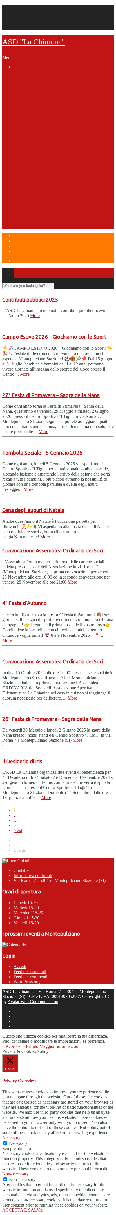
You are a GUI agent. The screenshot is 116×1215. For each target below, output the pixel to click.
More (35, 315)
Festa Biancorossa (44, 216)
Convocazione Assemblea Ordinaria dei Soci (52, 551)
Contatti (21, 12)
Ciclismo (33, 162)
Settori (20, 119)
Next (18, 830)
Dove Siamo (26, 227)
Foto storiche (49, 92)
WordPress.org (27, 981)
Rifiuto (32, 1046)
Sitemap (21, 27)
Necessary (18, 1143)
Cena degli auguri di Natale (33, 510)
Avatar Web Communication (33, 1001)
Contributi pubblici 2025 (30, 300)
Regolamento (49, 151)
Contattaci (23, 870)
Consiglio (45, 130)
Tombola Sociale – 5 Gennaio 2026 (42, 453)
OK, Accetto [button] (13, 1046)
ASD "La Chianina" (33, 41)
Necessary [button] (11, 1137)
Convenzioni (37, 103)
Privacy (20, 17)
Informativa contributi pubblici (56, 114)
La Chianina (25, 82)
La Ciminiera (37, 178)
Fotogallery (47, 141)
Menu (7, 57)
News (19, 76)
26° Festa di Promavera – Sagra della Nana (52, 719)
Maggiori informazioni (59, 1046)
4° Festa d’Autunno (24, 603)
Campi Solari (26, 221)
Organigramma (40, 98)
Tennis (31, 125)
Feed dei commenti (30, 976)
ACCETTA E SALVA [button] (22, 1210)
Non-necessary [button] (15, 1173)
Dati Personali (26, 22)
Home (19, 7)
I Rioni (31, 194)
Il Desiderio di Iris (22, 761)
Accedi (20, 966)
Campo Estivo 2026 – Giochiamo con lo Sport (54, 337)
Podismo (34, 146)
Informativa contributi (33, 875)
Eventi (20, 205)
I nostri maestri (51, 135)
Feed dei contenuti (30, 971)
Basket (32, 168)
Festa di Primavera (44, 211)
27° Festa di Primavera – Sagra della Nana (51, 395)
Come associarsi (42, 108)
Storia (31, 87)
